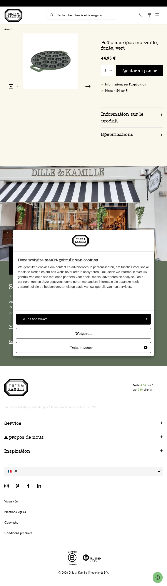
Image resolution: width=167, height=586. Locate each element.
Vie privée (11, 501)
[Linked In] (39, 486)
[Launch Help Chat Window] (158, 577)
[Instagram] (6, 486)
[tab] (132, 117)
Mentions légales (15, 512)
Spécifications (117, 134)
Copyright (11, 522)
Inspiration (17, 451)
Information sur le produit (122, 117)
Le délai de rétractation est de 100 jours (85, 3)
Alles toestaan (35, 319)
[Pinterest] (17, 486)
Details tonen (82, 348)
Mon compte (140, 15)
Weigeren (83, 334)
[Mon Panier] (149, 15)
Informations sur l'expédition (125, 84)
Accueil (8, 29)
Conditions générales (18, 533)
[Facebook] (28, 486)
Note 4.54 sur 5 (116, 90)
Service (12, 423)
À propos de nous (24, 437)
